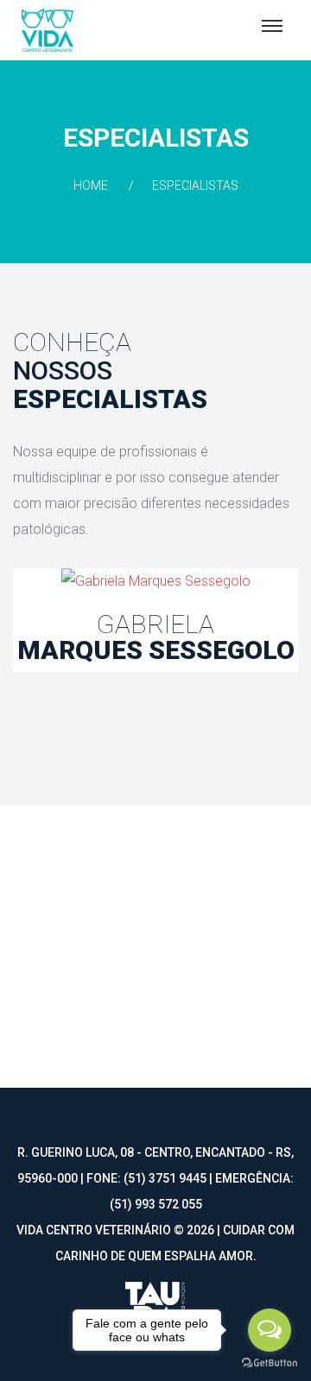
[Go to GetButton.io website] (269, 1363)
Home (90, 185)
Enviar (272, 984)
